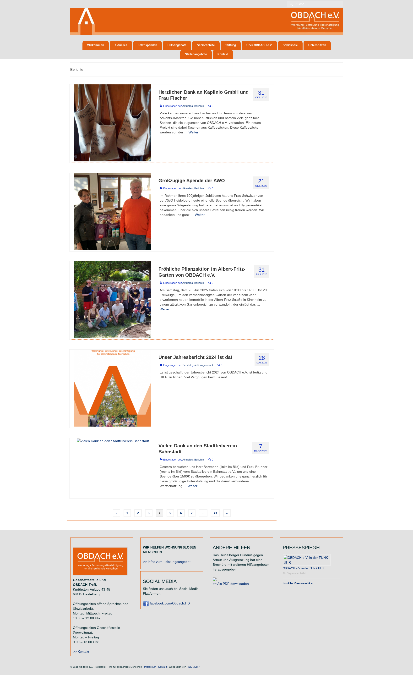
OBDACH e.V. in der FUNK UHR (304, 568)
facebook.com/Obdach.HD (169, 603)
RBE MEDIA (193, 666)
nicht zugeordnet (203, 365)
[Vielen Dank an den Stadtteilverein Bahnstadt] (113, 440)
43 (215, 513)
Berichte (199, 105)
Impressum (150, 666)
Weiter (193, 132)
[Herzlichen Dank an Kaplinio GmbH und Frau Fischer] (112, 122)
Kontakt (162, 666)
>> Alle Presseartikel (298, 583)
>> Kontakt (81, 651)
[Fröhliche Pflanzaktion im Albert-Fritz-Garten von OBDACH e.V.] (112, 299)
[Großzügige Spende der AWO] (112, 211)
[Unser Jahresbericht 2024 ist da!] (112, 388)
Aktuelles (187, 105)
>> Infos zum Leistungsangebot (166, 562)
